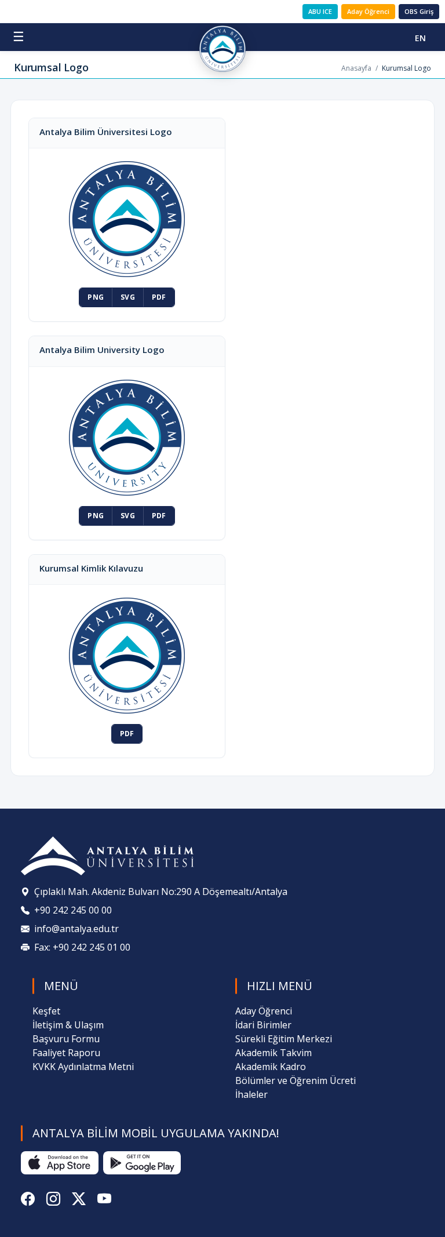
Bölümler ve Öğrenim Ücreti (295, 1080)
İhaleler (251, 1094)
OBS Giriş (418, 11)
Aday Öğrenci (368, 11)
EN (420, 37)
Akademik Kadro (270, 1066)
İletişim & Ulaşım (68, 1024)
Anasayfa (356, 68)
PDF (159, 297)
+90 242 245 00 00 (73, 910)
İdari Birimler (263, 1024)
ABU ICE (320, 11)
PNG (95, 297)
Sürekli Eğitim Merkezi (283, 1038)
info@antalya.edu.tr (76, 928)
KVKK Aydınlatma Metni (83, 1066)
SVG (128, 297)
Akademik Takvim (273, 1052)
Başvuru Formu (66, 1038)
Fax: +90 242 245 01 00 (82, 947)
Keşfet (46, 1011)
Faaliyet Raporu (66, 1052)
